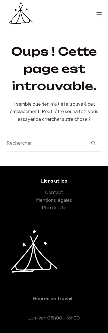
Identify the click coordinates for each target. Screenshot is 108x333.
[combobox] (46, 143)
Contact (54, 192)
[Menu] (99, 14)
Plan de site (54, 207)
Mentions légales (54, 200)
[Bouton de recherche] (93, 142)
